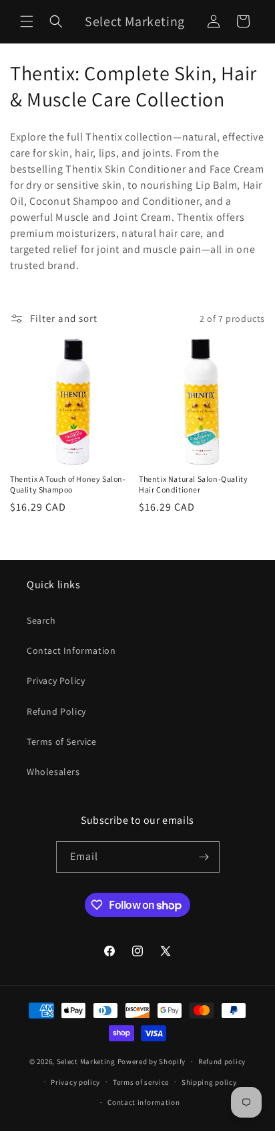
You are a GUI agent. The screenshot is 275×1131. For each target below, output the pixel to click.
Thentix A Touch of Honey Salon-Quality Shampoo (68, 484)
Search (41, 620)
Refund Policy (56, 711)
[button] (26, 21)
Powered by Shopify (151, 1061)
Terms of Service (62, 741)
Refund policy (222, 1061)
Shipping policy (209, 1082)
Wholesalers (53, 772)
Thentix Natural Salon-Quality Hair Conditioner (193, 484)
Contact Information (71, 650)
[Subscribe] (204, 857)
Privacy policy (75, 1082)
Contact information (143, 1102)
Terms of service (141, 1082)
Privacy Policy (56, 681)
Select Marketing (86, 1061)
